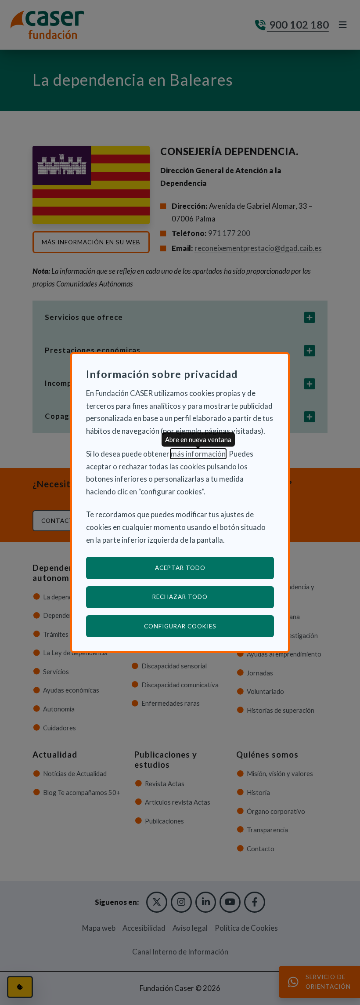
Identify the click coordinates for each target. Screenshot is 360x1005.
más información (198, 453)
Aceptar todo (180, 567)
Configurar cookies (209, 626)
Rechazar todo (180, 596)
